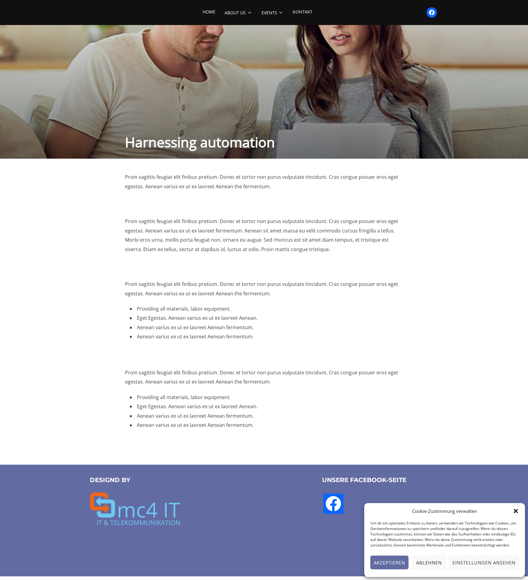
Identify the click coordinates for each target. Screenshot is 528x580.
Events (269, 13)
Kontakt (303, 12)
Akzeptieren (389, 563)
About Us (235, 13)
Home (209, 12)
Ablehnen (429, 563)
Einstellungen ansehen (484, 563)
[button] (516, 511)
